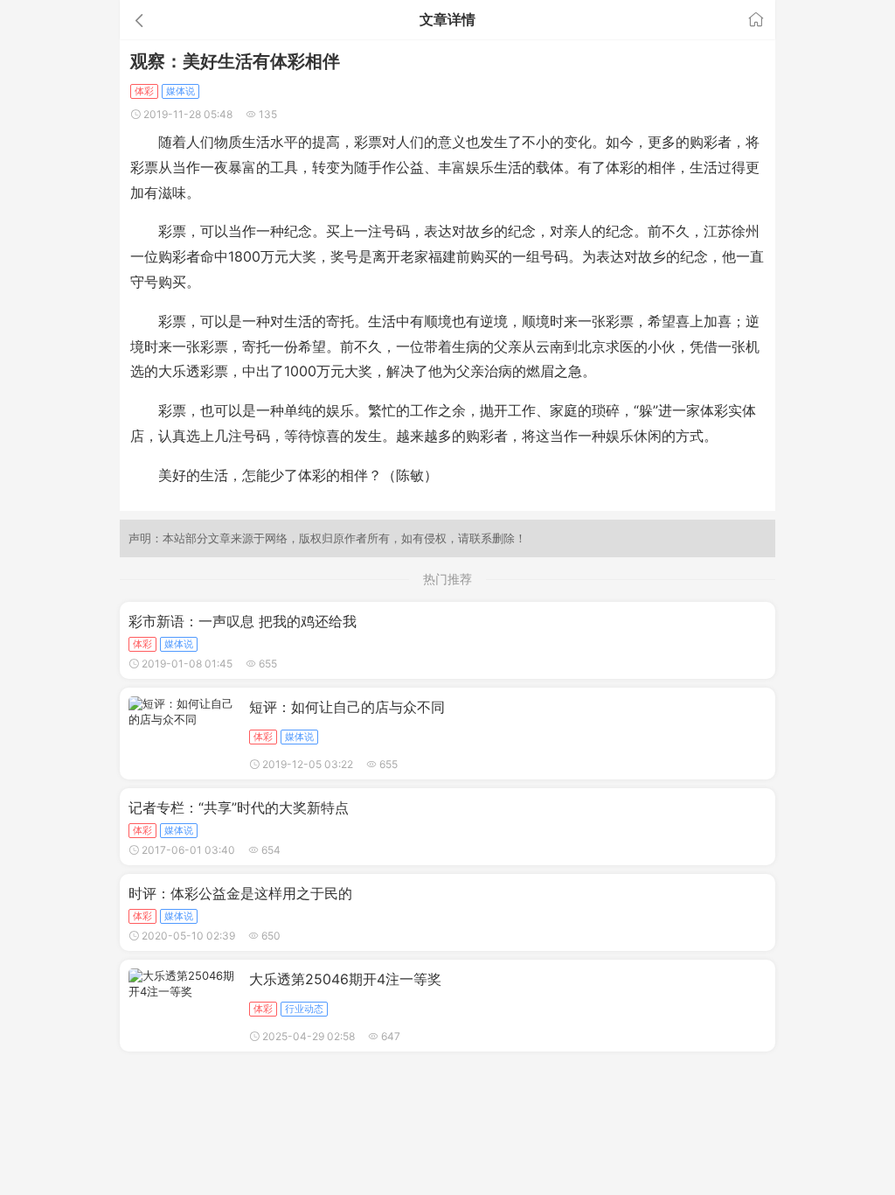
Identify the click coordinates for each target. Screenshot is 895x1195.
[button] (223, 20)
